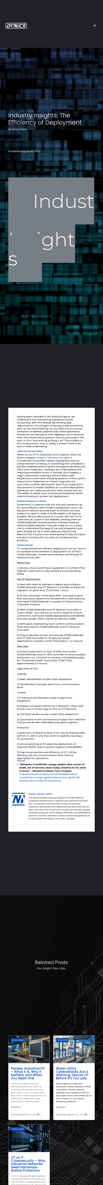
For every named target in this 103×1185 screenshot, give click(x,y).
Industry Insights (51, 229)
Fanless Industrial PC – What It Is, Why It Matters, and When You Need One (29, 1078)
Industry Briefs (62, 1040)
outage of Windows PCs (50, 457)
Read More (16, 1107)
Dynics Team (19, 129)
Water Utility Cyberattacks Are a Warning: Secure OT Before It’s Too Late (74, 1078)
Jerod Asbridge (64, 1115)
